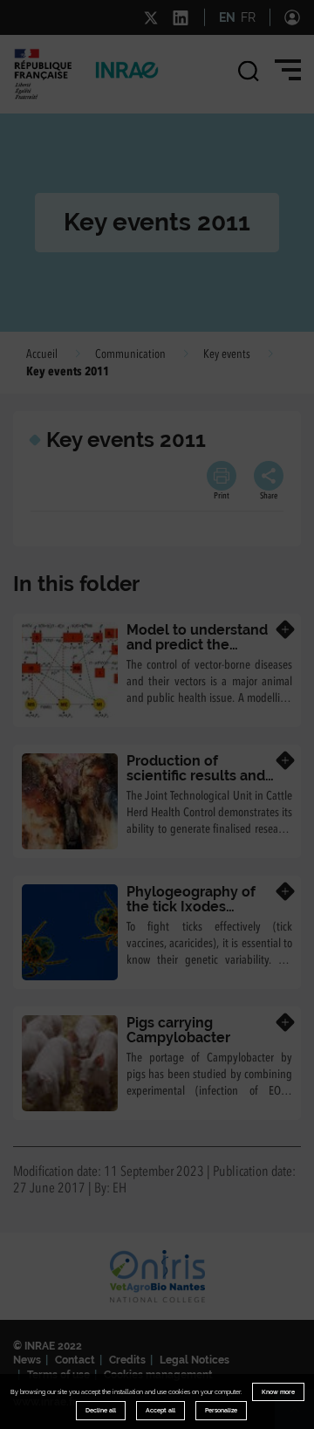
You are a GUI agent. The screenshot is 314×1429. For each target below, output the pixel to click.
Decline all (100, 1410)
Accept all (160, 1410)
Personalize (221, 1410)
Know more (278, 1392)
